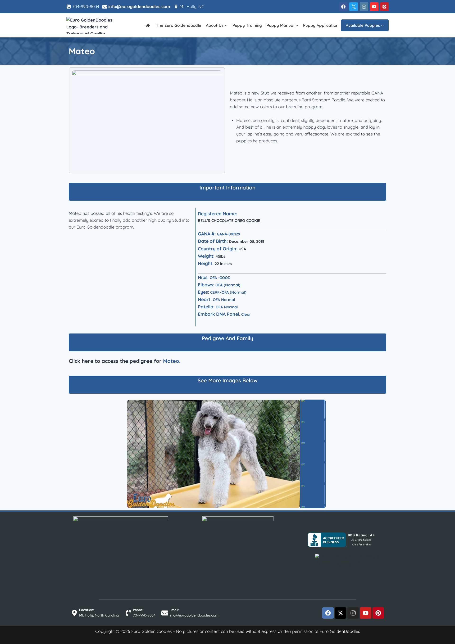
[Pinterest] (384, 6)
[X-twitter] (340, 613)
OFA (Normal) (227, 285)
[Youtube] (365, 613)
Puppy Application (320, 25)
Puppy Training (247, 25)
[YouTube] (374, 6)
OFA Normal (224, 299)
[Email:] (164, 613)
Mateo (171, 361)
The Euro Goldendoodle (178, 25)
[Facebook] (343, 6)
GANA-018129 (228, 234)
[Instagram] (364, 6)
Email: (174, 610)
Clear (246, 314)
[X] (353, 6)
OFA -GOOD (220, 277)
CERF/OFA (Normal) (228, 292)
